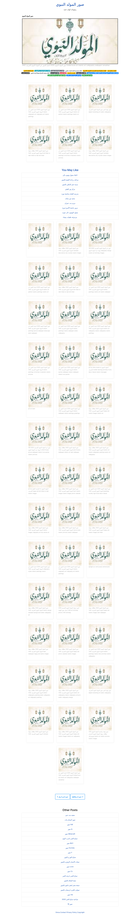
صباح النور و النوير (70, 857)
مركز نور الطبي (70, 189)
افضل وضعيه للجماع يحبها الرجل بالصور (40, 73)
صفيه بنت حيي (70, 815)
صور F (70, 853)
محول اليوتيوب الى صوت (70, 213)
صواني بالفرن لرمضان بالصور (70, 890)
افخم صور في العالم (87, 75)
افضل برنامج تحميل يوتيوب (57, 70)
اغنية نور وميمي (25, 73)
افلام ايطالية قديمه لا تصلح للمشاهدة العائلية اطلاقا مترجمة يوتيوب (102, 73)
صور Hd (70, 895)
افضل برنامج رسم (112, 70)
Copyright (80, 912)
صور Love (70, 867)
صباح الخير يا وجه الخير (70, 876)
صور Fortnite (70, 848)
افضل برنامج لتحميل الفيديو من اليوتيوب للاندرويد (94, 70)
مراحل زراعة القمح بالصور (70, 180)
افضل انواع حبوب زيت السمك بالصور (56, 75)
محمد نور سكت (70, 198)
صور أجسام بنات (70, 820)
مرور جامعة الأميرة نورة (70, 208)
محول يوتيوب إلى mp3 (70, 175)
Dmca (58, 912)
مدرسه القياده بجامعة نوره (70, 194)
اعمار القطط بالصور (28, 70)
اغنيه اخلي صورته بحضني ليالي (74, 75)
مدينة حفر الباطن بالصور (70, 184)
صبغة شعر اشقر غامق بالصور (70, 885)
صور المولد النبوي (70, 4)
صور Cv (70, 871)
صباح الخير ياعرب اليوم (70, 838)
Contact (63, 912)
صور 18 (70, 904)
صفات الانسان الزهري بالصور (70, 862)
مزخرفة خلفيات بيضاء (70, 217)
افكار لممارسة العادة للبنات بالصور (73, 70)
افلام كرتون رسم (55, 73)
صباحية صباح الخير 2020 (70, 899)
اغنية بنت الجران (71, 73)
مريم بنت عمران (70, 203)
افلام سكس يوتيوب (81, 73)
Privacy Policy (72, 912)
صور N (70, 829)
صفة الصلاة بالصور (70, 881)
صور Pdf (70, 824)
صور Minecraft (70, 834)
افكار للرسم (63, 73)
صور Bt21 (70, 843)
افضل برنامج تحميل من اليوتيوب (42, 70)
